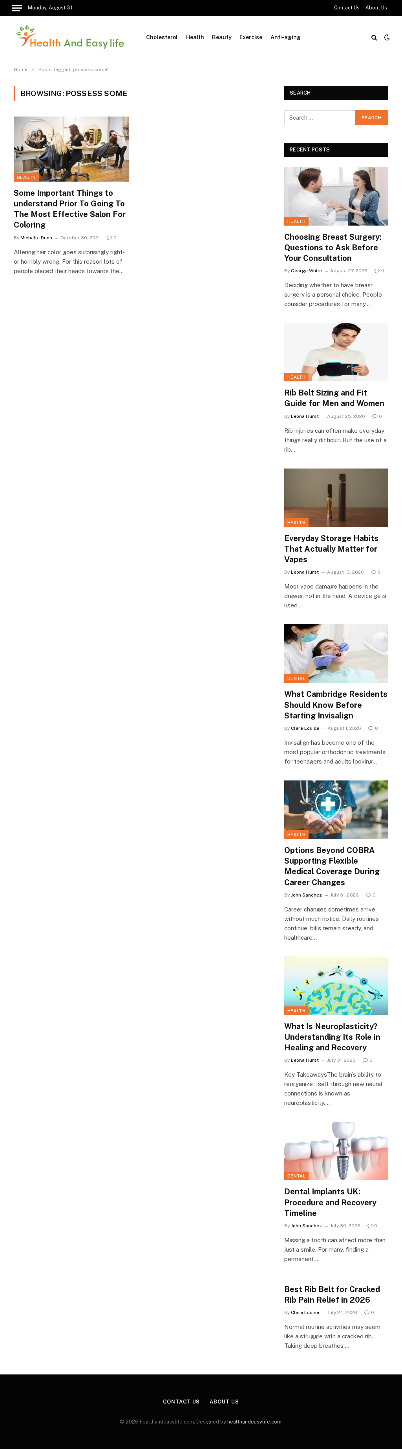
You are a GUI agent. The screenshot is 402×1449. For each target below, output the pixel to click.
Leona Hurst (305, 416)
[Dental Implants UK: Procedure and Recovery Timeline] (336, 1151)
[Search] (374, 37)
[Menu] (17, 8)
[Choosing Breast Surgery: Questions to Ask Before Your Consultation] (336, 196)
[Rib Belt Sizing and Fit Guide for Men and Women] (336, 352)
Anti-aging (285, 37)
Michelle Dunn (36, 238)
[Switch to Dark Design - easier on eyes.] (386, 37)
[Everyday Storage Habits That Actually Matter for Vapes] (336, 497)
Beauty (222, 37)
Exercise (250, 37)
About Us (376, 8)
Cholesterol (162, 37)
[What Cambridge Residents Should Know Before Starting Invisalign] (336, 653)
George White (306, 270)
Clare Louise (305, 728)
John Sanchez (306, 895)
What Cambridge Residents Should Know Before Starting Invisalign (335, 704)
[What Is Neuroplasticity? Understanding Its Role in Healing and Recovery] (336, 986)
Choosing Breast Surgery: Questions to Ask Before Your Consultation (333, 247)
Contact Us (347, 8)
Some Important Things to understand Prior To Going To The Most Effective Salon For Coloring (70, 209)
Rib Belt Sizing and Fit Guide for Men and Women (334, 398)
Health (195, 37)
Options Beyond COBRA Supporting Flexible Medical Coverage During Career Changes (332, 866)
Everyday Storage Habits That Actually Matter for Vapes (331, 549)
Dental (296, 678)
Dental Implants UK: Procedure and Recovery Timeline (330, 1202)
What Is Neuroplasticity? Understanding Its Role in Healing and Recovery (332, 1037)
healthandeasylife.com (254, 1422)
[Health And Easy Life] (70, 37)
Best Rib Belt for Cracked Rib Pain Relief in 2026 (332, 1295)
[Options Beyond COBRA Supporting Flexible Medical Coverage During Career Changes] (336, 809)
